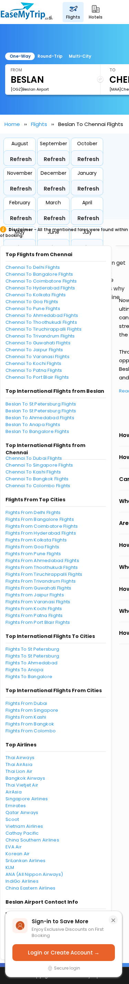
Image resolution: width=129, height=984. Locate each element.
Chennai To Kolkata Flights (36, 294)
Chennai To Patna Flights (34, 370)
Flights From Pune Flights (33, 553)
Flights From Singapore (32, 710)
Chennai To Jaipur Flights (34, 349)
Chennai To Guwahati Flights (38, 343)
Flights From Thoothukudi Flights (42, 567)
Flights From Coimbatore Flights (42, 526)
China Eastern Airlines (31, 888)
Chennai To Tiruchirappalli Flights (44, 329)
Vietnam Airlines (24, 826)
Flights (39, 124)
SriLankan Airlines (26, 860)
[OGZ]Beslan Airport (30, 89)
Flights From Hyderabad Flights (41, 533)
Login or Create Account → (63, 952)
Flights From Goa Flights (32, 547)
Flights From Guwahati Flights (39, 588)
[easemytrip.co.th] (27, 12)
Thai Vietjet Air (22, 785)
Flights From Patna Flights (34, 615)
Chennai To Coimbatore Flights (41, 281)
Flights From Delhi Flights (33, 512)
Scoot (12, 819)
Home (12, 124)
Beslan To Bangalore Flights (37, 431)
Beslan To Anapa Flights (33, 424)
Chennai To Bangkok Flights (37, 479)
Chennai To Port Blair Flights (37, 377)
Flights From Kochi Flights (34, 608)
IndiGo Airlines (22, 881)
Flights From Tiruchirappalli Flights (44, 574)
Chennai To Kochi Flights (33, 363)
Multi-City (80, 56)
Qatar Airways (22, 812)
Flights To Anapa (24, 669)
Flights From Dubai (26, 703)
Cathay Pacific (22, 833)
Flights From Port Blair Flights (38, 622)
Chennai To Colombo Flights (38, 485)
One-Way (20, 56)
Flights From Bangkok (30, 724)
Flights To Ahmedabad (31, 663)
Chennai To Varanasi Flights (37, 356)
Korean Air (18, 853)
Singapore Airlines (27, 799)
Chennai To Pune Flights (33, 308)
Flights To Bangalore (29, 676)
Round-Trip (50, 56)
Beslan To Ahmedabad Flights (40, 417)
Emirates (16, 805)
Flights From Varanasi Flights (38, 601)
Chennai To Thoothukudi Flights (41, 322)
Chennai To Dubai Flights (34, 458)
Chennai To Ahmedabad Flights (42, 315)
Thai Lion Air (19, 771)
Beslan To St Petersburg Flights (41, 404)
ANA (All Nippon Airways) (34, 874)
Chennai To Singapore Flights (39, 465)
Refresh (21, 159)
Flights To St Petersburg (32, 649)
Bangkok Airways (25, 778)
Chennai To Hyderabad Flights (40, 288)
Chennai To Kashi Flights (33, 472)
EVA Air (14, 847)
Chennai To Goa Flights (32, 301)
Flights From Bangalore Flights (40, 519)
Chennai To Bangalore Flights (39, 274)
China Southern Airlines (32, 840)
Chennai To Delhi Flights (33, 267)
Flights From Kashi (26, 717)
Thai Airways (20, 757)
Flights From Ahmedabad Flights (42, 560)
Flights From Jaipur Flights (35, 595)
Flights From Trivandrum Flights (41, 581)
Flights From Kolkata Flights (36, 540)
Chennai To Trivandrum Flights (40, 336)
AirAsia (14, 792)
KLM (10, 867)
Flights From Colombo (31, 731)
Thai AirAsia (19, 764)
